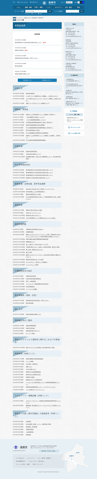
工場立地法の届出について (33, 154)
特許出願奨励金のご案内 (33, 130)
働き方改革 (29, 252)
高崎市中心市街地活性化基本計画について (38, 178)
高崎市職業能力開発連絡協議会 (34, 358)
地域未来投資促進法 (31, 151)
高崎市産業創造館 (31, 325)
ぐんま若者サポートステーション (35, 389)
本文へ (14, 2)
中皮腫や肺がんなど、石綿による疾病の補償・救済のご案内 (43, 247)
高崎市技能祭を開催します (22, 74)
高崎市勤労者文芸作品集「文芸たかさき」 (27, 58)
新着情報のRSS (46, 80)
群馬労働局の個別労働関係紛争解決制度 (37, 239)
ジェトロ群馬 (29, 361)
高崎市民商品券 (30, 93)
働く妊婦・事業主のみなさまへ (34, 249)
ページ (35, 13)
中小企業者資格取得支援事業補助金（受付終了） (39, 127)
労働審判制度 (29, 232)
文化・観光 (68, 7)
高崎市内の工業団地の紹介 (33, 374)
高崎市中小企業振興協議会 (33, 372)
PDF (41, 13)
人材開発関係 (29, 432)
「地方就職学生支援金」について (35, 117)
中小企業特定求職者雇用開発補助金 (36, 140)
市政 (78, 7)
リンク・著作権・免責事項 (43, 458)
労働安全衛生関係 (31, 276)
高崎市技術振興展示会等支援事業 (35, 125)
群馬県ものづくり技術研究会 (34, 379)
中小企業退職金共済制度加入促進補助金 (37, 133)
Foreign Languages (23, 2)
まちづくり (58, 7)
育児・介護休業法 (31, 281)
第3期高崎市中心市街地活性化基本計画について (39, 170)
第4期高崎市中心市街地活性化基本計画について (28, 42)
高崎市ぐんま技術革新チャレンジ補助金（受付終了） (41, 114)
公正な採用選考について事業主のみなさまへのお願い (41, 218)
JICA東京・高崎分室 (31, 364)
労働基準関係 (29, 429)
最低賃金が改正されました (33, 215)
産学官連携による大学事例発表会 (35, 191)
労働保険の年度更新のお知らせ (34, 229)
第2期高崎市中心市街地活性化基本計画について (39, 175)
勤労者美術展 (18, 66)
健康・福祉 (28, 7)
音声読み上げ (35, 2)
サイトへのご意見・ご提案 (22, 464)
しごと (48, 7)
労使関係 (28, 421)
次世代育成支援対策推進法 (33, 278)
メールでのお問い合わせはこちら (73, 36)
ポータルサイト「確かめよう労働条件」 (37, 262)
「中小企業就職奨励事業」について (36, 120)
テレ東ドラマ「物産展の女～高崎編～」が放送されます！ (42, 96)
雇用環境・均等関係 (31, 426)
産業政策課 (19, 20)
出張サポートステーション (33, 213)
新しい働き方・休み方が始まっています (37, 244)
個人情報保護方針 (20, 461)
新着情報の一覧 (27, 80)
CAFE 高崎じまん (31, 369)
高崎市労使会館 (19, 50)
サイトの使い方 (20, 458)
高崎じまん (29, 366)
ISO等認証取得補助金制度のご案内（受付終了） (39, 122)
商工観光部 (34, 17)
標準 (67, 2)
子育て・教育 (38, 7)
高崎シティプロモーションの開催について (38, 103)
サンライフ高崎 (30, 333)
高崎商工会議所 (30, 377)
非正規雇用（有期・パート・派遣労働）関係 (38, 424)
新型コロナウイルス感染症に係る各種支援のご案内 (40, 347)
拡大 (71, 2)
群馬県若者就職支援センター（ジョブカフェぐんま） (41, 387)
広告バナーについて (38, 464)
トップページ (20, 17)
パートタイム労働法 (31, 289)
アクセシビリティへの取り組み (36, 461)
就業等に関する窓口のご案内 (34, 210)
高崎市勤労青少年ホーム (33, 331)
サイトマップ (30, 458)
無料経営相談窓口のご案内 (33, 194)
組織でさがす (27, 17)
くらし (18, 7)
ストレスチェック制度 (32, 264)
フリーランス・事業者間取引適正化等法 (37, 284)
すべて (28, 13)
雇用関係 (28, 434)
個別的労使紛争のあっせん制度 (34, 259)
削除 (23, 20)
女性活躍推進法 (30, 286)
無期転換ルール (30, 241)
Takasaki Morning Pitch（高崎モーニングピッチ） (40, 189)
